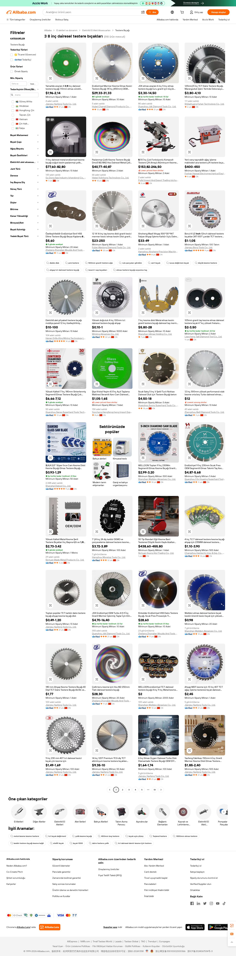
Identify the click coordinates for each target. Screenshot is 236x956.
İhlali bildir (149, 896)
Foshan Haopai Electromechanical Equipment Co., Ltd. (205, 173)
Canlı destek (150, 872)
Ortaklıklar (195, 890)
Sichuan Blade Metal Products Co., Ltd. (65, 559)
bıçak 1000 (78, 843)
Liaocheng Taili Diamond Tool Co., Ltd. (203, 336)
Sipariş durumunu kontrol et (204, 878)
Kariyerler (11, 884)
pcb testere (73, 263)
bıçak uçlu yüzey (136, 836)
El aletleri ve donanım (66, 30)
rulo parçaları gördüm (132, 263)
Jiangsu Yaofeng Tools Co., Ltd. (61, 104)
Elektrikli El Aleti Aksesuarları (96, 30)
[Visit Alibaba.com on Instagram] (211, 903)
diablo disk (54, 263)
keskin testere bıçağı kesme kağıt (29, 843)
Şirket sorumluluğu (15, 878)
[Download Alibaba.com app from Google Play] (219, 927)
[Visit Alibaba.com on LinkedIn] (198, 903)
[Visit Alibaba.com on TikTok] (224, 903)
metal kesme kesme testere (26, 836)
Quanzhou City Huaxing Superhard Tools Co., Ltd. (205, 479)
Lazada (118, 941)
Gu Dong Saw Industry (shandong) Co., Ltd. (66, 177)
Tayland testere (160, 836)
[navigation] (24, 410)
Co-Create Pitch (14, 872)
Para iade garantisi (61, 872)
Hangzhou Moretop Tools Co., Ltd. (109, 557)
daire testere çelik (100, 843)
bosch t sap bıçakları (97, 270)
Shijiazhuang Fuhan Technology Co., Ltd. (204, 104)
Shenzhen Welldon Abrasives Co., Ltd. (157, 479)
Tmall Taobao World (102, 941)
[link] (232, 925)
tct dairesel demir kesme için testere (135, 843)
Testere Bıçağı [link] (122, 30)
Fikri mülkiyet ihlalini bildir (156, 890)
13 (155, 790)
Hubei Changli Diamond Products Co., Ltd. (112, 106)
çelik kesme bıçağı (83, 836)
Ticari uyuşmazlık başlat (155, 878)
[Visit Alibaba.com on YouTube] (218, 903)
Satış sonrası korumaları (64, 884)
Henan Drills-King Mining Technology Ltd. (66, 338)
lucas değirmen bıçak (179, 263)
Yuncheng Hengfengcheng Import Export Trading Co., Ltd (112, 412)
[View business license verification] (147, 951)
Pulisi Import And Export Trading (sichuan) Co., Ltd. (158, 180)
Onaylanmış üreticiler (108, 869)
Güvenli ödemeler (61, 865)
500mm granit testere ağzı (100, 263)
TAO (143, 941)
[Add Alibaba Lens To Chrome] (49, 927)
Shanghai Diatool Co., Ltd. (58, 486)
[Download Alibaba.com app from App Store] (195, 927)
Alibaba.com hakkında (18, 859)
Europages (164, 941)
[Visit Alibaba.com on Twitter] (205, 903)
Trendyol (152, 941)
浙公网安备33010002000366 (170, 951)
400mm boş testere (110, 836)
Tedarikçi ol (195, 865)
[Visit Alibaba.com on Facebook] (192, 903)
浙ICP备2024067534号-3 (200, 951)
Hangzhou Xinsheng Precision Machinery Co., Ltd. (158, 251)
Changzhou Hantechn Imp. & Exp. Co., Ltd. (205, 553)
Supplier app (110, 927)
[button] (143, 12)
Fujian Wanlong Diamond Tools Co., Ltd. (111, 247)
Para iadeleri (150, 884)
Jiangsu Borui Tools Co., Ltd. (199, 247)
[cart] (182, 12)
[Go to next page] (161, 790)
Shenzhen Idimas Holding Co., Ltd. (155, 334)
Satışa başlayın (197, 872)
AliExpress (72, 941)
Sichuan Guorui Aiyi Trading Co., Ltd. (156, 553)
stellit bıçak (58, 843)
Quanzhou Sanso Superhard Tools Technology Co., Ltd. (66, 412)
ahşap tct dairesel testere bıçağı (64, 270)
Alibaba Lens (23, 927)
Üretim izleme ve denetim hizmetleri (70, 890)
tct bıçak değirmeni (57, 836)
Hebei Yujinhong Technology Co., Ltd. (110, 177)
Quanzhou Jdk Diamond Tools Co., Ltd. (157, 106)
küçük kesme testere (207, 263)
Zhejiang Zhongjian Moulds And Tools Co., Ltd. (66, 250)
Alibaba (48, 30)
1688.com (85, 941)
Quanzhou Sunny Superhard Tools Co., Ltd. (158, 405)
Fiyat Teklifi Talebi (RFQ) (110, 875)
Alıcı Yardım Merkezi (154, 865)
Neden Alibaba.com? (16, 865)
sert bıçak (155, 263)
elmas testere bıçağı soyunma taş (131, 270)
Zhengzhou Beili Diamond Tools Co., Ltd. (204, 412)
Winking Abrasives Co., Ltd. (105, 334)
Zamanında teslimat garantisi (66, 878)
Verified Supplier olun (200, 884)
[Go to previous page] (110, 790)
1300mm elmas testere (186, 836)
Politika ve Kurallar (61, 896)
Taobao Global (131, 941)
